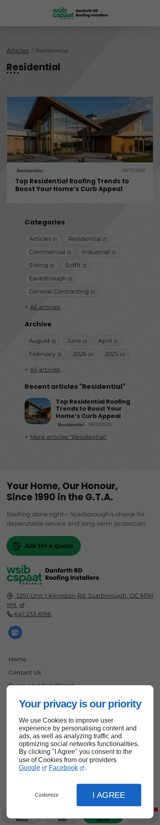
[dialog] (80, 752)
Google (29, 767)
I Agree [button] (108, 795)
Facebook (63, 767)
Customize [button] (47, 795)
